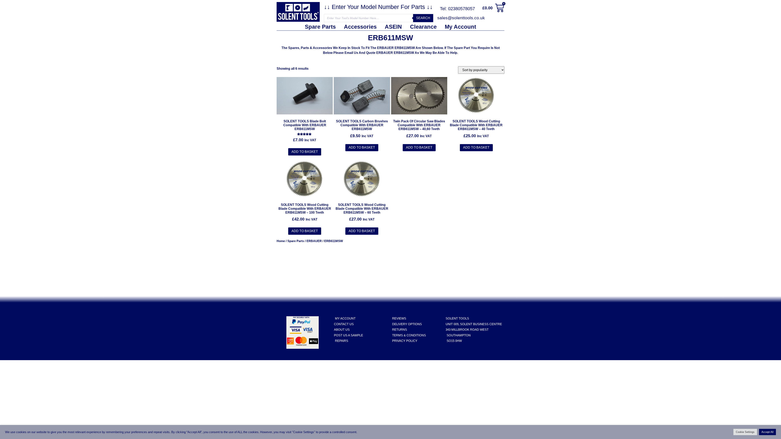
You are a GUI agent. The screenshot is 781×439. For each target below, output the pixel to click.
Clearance (423, 27)
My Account (460, 27)
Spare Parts (320, 27)
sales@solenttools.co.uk (461, 17)
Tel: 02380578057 (457, 8)
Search (423, 18)
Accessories (360, 27)
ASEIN (393, 27)
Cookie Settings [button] (745, 432)
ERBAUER (314, 241)
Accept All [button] (767, 432)
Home (281, 241)
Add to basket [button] (304, 151)
